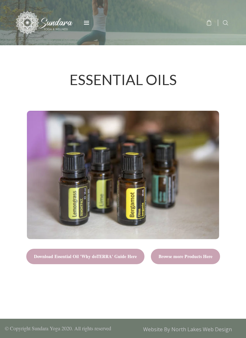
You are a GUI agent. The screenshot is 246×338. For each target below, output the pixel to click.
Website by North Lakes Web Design (187, 329)
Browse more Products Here (185, 256)
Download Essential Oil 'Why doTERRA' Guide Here (85, 256)
